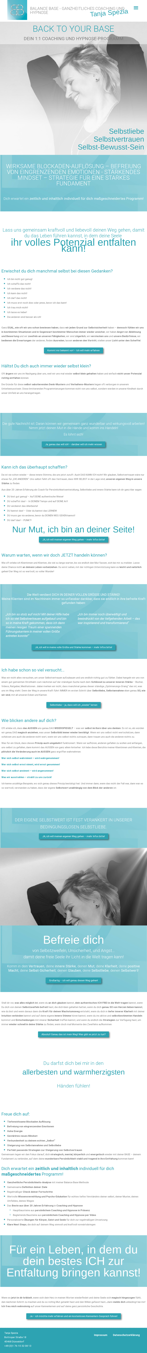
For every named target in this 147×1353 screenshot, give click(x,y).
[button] (136, 7)
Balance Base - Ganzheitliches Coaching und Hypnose (77, 10)
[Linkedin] (131, 1343)
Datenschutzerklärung (126, 1335)
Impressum (100, 1335)
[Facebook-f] (115, 1343)
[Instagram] (123, 1343)
